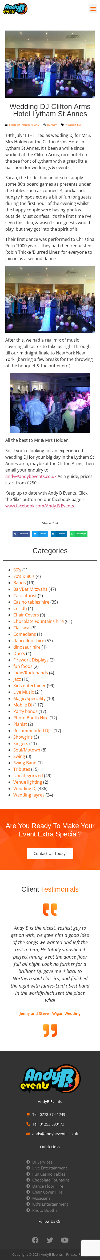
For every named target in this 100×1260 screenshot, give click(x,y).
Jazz (17, 679)
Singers (20, 743)
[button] (93, 8)
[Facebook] (35, 1240)
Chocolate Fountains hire (38, 621)
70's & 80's (24, 576)
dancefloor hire (28, 641)
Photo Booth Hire (31, 718)
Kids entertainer (29, 686)
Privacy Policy (77, 1254)
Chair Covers (26, 615)
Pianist (20, 724)
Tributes (21, 769)
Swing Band (25, 763)
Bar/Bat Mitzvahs (30, 589)
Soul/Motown (26, 750)
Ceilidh (20, 608)
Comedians (24, 634)
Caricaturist (25, 596)
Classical (21, 628)
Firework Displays (31, 660)
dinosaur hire (27, 647)
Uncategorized (28, 776)
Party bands (25, 711)
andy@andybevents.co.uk (31, 476)
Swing (19, 756)
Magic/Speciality (29, 698)
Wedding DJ (74, 124)
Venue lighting (27, 782)
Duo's (19, 653)
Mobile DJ (22, 705)
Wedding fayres (29, 795)
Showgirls (23, 737)
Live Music (23, 692)
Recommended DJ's (33, 731)
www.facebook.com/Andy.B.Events (39, 506)
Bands (19, 583)
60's (17, 570)
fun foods (23, 666)
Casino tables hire (31, 602)
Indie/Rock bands (30, 673)
